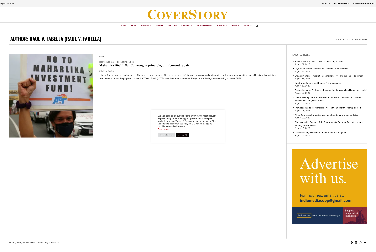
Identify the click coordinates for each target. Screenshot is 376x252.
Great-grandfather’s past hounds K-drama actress (318, 83)
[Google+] (360, 242)
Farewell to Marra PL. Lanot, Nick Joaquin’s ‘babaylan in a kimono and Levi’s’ (330, 90)
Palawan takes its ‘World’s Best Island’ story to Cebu (319, 61)
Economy (121, 62)
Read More (163, 129)
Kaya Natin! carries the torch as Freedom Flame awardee (321, 68)
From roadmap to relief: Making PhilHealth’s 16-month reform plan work (328, 108)
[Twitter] (365, 242)
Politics (130, 62)
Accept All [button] (182, 135)
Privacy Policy (16, 242)
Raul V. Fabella (107, 71)
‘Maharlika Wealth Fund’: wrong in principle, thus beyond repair (144, 65)
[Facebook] (351, 242)
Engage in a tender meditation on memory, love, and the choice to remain (329, 76)
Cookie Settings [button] (166, 135)
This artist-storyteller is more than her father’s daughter (320, 132)
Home (337, 40)
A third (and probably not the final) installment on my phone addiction (327, 115)
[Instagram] (356, 242)
